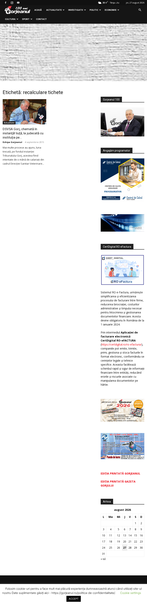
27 (124, 547)
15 (135, 535)
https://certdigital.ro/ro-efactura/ (121, 344)
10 (103, 535)
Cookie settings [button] (130, 593)
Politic (94, 9)
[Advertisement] (73, 52)
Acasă (38, 9)
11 (110, 535)
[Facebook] (5, 2)
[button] (139, 10)
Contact (41, 19)
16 (141, 535)
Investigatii (75, 9)
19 (118, 541)
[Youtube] (18, 2)
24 (103, 547)
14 (129, 535)
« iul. (103, 559)
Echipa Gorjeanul (12, 142)
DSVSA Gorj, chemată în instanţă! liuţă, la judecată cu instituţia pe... (23, 133)
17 (103, 541)
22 (135, 541)
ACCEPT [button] (73, 598)
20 (124, 541)
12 (118, 535)
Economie (110, 9)
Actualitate (54, 9)
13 (124, 535)
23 (141, 541)
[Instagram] (12, 2)
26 (118, 547)
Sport (25, 19)
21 (129, 541)
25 (110, 547)
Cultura (10, 19)
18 (110, 541)
